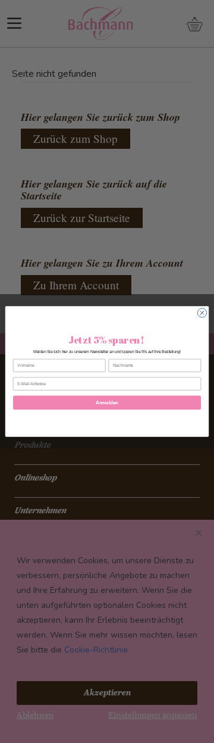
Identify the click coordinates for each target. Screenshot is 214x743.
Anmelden (107, 402)
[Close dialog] (201, 312)
